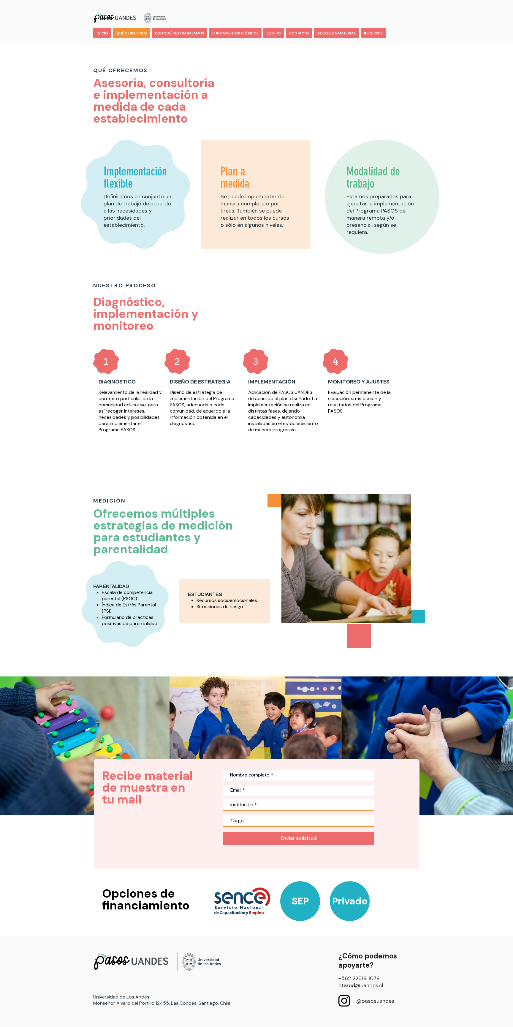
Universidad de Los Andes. (121, 997)
